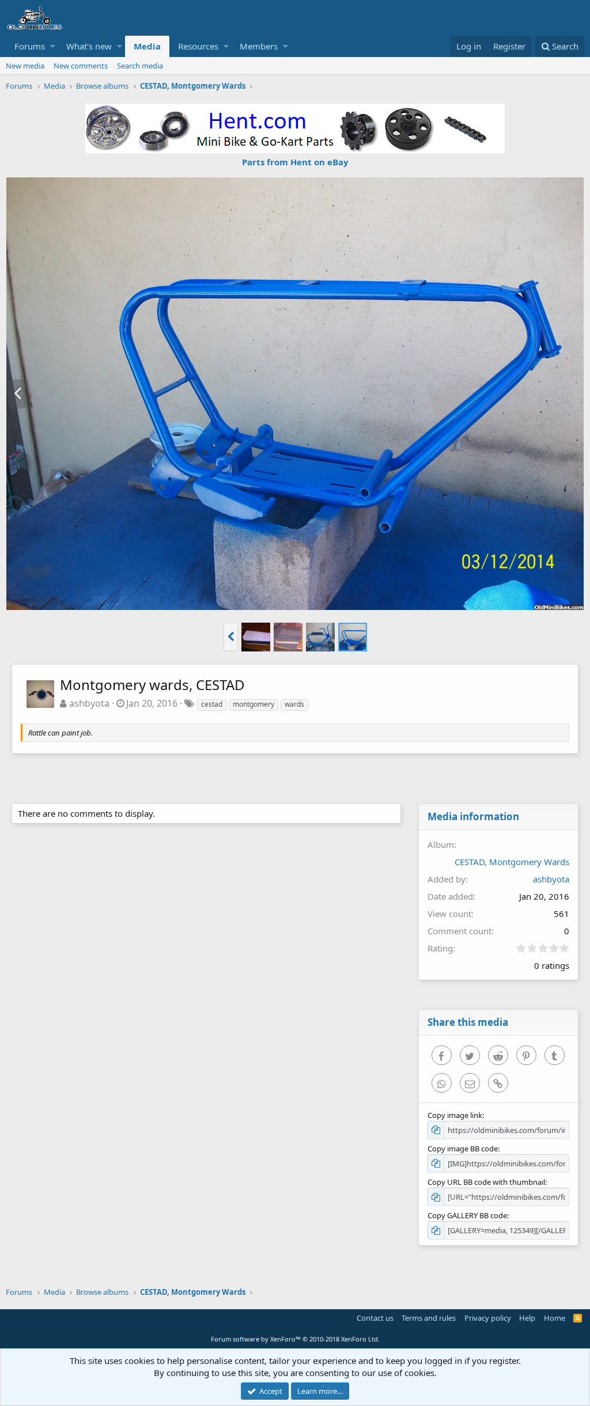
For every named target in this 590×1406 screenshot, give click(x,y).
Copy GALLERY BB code (467, 1215)
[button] (52, 46)
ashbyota (89, 703)
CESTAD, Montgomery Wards (512, 861)
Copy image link (455, 1115)
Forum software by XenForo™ (295, 1339)
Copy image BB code (463, 1148)
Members (259, 46)
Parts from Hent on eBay (295, 162)
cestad (211, 704)
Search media (140, 65)
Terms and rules (429, 1318)
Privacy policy (487, 1318)
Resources (198, 46)
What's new (89, 46)
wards (294, 704)
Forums (29, 46)
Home (554, 1318)
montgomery (253, 704)
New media (25, 65)
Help (527, 1318)
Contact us (375, 1318)
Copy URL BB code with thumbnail (486, 1182)
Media (147, 46)
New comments (81, 65)
